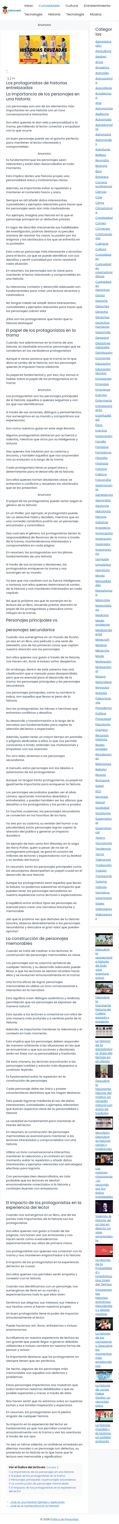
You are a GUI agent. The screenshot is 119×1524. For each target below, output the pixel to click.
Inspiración (103, 539)
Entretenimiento (97, 5)
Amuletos (102, 67)
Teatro (100, 838)
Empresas (102, 390)
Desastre (102, 338)
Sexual (100, 802)
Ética (98, 425)
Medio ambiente (102, 623)
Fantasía (102, 447)
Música (95, 14)
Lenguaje (102, 559)
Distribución (103, 353)
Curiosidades (49, 5)
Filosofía (101, 458)
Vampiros (102, 892)
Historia (54, 14)
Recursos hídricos (102, 737)
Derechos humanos (102, 325)
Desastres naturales (102, 345)
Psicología (102, 724)
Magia (100, 576)
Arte (98, 103)
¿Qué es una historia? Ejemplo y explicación (37, 1502)
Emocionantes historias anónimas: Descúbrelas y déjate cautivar (103, 1302)
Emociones (103, 379)
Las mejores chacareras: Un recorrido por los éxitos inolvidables (104, 1182)
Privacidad (103, 719)
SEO (98, 791)
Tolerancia (103, 860)
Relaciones (103, 764)
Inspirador (102, 544)
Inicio (28, 5)
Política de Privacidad (64, 1519)
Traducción (103, 865)
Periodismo (103, 708)
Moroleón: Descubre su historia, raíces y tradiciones (103, 1141)
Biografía (102, 160)
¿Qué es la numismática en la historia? (34, 1506)
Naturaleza (103, 682)
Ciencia (100, 192)
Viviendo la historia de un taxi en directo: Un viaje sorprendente (104, 1228)
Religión (101, 769)
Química (101, 730)
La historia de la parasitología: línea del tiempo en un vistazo (103, 1051)
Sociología (103, 813)
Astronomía (104, 108)
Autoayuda (103, 119)
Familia (100, 441)
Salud (99, 786)
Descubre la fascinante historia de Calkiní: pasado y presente (103, 1009)
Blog (98, 171)
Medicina (102, 615)
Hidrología (103, 511)
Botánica (102, 177)
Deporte (101, 301)
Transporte (103, 876)
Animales (102, 73)
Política (100, 713)
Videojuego (103, 909)
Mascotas (102, 600)
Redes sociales (101, 747)
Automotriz (103, 134)
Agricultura (103, 51)
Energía (101, 395)
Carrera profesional (103, 184)
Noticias (101, 693)
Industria (101, 522)
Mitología (102, 651)
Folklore (101, 474)
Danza (100, 295)
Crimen (100, 223)
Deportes (102, 306)
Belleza (100, 155)
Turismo (101, 882)
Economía (102, 358)
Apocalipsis (103, 88)
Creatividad (104, 218)
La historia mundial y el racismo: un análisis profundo (103, 1433)
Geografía (103, 500)
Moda (99, 656)
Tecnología (33, 14)
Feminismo (103, 452)
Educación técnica (103, 371)
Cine (98, 197)
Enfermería (103, 401)
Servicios (101, 797)
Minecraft (102, 640)
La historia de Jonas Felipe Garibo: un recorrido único (102, 1395)
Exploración (103, 436)
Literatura (102, 570)
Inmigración (104, 533)
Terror (99, 854)
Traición (101, 871)
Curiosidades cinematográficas (104, 270)
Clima (99, 203)
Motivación (103, 661)
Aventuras (102, 149)
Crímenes (102, 229)
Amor (99, 62)
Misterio (101, 645)
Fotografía (103, 480)
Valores (101, 887)
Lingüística (103, 565)
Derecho (101, 312)
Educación (103, 364)
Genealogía (104, 495)
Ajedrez (100, 57)
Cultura (72, 5)
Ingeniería (102, 528)
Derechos (102, 317)
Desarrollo (103, 332)
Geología (102, 506)
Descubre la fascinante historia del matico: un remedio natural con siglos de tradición (103, 1097)
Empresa (102, 384)
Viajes (99, 903)
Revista (100, 775)
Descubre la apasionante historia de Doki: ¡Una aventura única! (103, 963)
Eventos (101, 431)
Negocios (102, 687)
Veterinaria (103, 898)
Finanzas (101, 463)
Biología (101, 166)
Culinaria (101, 244)
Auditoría (102, 114)
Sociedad (102, 808)
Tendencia (103, 849)
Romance (102, 780)
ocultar (52, 1467)
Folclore (101, 469)
